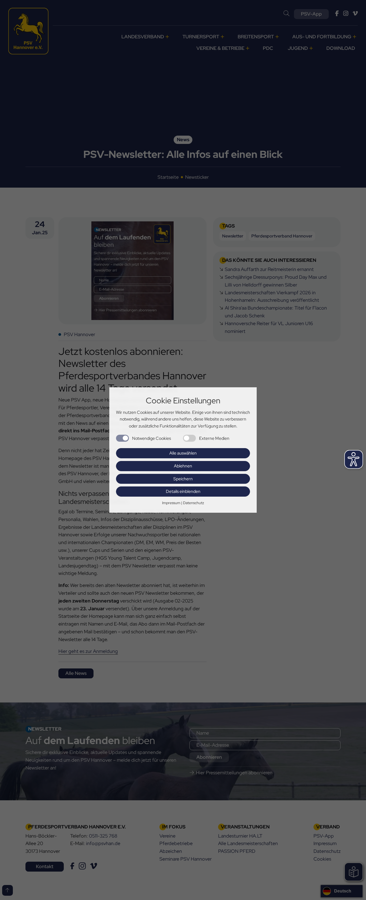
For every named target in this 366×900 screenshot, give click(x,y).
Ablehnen (183, 466)
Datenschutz (193, 502)
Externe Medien (214, 438)
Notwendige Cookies (151, 438)
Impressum (171, 502)
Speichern (183, 479)
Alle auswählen (183, 453)
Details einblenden (183, 491)
